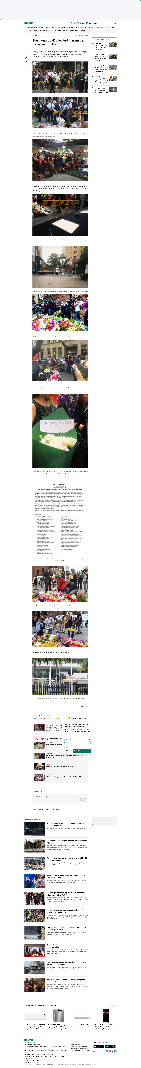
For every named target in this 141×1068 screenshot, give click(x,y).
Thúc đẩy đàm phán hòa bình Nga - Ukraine (69, 30)
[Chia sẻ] (26, 54)
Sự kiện (29, 30)
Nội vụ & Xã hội (93, 23)
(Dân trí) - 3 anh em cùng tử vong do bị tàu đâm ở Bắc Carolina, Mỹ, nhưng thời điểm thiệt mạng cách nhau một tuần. (66, 829)
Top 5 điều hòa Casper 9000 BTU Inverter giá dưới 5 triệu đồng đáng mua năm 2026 (35, 1027)
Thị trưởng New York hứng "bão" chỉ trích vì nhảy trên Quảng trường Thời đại (66, 894)
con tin (47, 809)
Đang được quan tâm (32, 819)
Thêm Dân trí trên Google (79, 718)
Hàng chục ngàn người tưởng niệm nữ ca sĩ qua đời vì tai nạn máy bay (66, 876)
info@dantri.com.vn (33, 1062)
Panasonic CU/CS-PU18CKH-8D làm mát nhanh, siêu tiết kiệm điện (81, 1027)
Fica (75, 23)
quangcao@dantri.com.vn (81, 1048)
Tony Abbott (55, 809)
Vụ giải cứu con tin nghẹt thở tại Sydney (59, 739)
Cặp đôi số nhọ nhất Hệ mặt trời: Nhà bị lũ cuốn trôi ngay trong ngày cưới (66, 929)
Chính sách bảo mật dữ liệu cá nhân (80, 1050)
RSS (72, 1042)
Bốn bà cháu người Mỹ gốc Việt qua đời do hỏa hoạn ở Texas (67, 842)
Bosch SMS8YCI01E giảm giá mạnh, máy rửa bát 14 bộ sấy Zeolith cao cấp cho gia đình (57, 1027)
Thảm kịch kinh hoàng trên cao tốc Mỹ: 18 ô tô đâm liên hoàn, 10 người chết (66, 963)
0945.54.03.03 (85, 1046)
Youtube (110, 1051)
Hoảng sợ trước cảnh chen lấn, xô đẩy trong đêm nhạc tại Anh (66, 981)
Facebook (106, 1051)
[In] (26, 62)
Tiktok (112, 1051)
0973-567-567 (50, 1054)
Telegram (115, 1051)
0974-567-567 (37, 1060)
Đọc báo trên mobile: (100, 1042)
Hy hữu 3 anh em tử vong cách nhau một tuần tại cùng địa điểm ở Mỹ (66, 824)
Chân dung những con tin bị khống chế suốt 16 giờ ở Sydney (65, 777)
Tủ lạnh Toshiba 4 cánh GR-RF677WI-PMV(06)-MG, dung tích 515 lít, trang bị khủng (105, 1027)
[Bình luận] (26, 51)
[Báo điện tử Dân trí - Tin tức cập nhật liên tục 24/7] (28, 23)
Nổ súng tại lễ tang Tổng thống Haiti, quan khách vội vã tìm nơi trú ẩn (67, 946)
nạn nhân (40, 809)
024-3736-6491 (35, 1054)
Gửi (83, 799)
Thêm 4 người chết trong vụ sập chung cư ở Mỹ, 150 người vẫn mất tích (67, 859)
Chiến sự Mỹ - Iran (42, 30)
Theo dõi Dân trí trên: (98, 1051)
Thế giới (34, 35)
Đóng (67, 751)
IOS (99, 1046)
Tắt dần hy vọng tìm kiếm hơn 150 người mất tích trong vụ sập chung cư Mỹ (65, 911)
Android (110, 1046)
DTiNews (82, 23)
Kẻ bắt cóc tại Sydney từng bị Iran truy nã (59, 766)
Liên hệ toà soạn (75, 1044)
